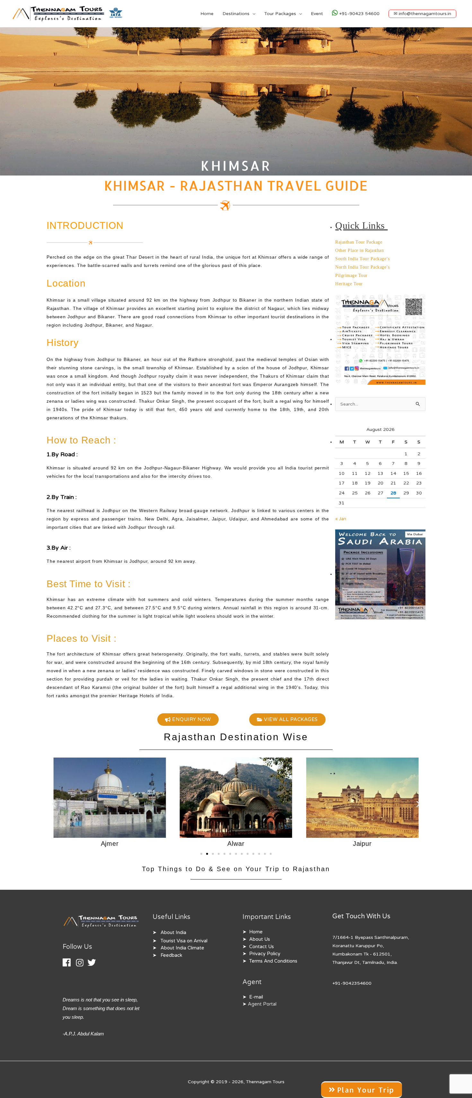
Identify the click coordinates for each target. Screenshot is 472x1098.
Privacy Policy (264, 953)
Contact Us (261, 946)
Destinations (236, 13)
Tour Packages (280, 13)
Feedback (171, 955)
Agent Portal (262, 1004)
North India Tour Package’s (362, 267)
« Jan (340, 518)
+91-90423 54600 (359, 13)
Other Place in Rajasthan (359, 250)
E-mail (256, 997)
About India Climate (182, 948)
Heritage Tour (349, 283)
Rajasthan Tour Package (358, 242)
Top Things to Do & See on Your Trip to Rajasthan (236, 868)
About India (173, 932)
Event (317, 13)
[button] (422, 14)
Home (207, 13)
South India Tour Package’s (362, 258)
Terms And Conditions (273, 961)
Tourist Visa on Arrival (184, 941)
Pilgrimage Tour (351, 275)
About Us (259, 939)
